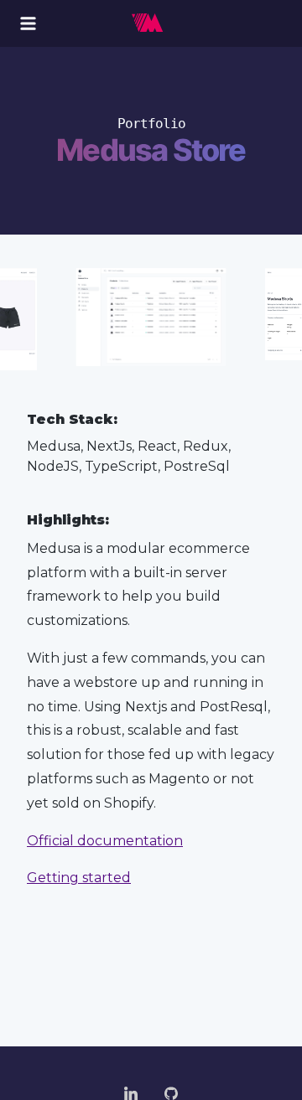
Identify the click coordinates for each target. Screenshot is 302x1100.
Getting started (79, 878)
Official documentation (105, 841)
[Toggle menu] (28, 23)
